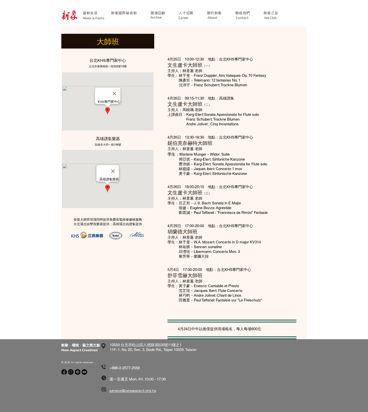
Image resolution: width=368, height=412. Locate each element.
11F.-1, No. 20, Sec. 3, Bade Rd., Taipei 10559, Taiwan (153, 349)
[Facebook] (64, 372)
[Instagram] (71, 372)
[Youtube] (84, 372)
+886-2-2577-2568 (125, 368)
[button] (124, 13)
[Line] (77, 372)
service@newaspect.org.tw (132, 390)
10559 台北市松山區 (126, 345)
